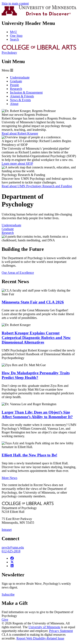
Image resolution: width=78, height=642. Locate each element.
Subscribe (8, 594)
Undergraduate (11, 225)
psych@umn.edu (13, 547)
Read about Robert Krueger (20, 133)
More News (9, 478)
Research (8, 232)
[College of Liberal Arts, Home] (39, 49)
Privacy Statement (61, 631)
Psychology (9, 52)
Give (5, 619)
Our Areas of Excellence (18, 272)
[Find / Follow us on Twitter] (12, 562)
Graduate (8, 229)
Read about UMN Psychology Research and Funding (37, 186)
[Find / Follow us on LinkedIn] (12, 566)
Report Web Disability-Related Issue (40, 638)
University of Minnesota (44, 627)
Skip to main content (15, 3)
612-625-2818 (11, 551)
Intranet (7, 529)
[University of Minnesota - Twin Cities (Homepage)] (39, 14)
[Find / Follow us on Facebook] (12, 558)
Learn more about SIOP (17, 163)
